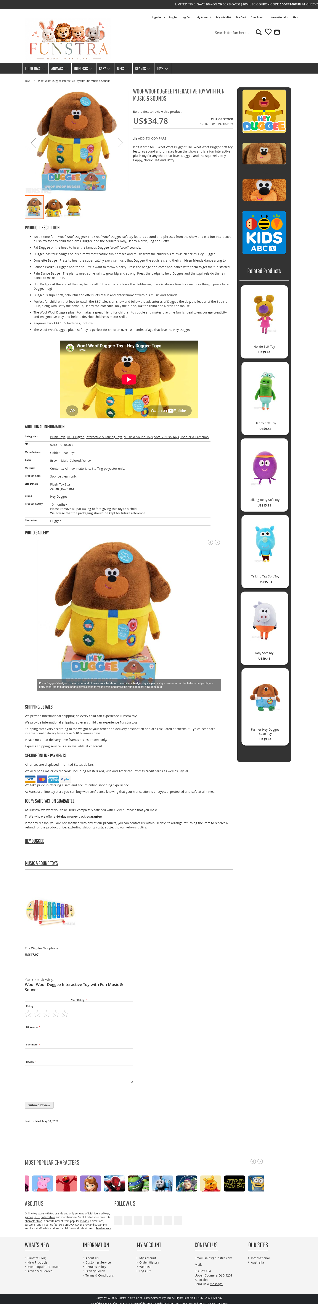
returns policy (136, 827)
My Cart (241, 17)
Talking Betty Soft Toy (264, 500)
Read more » (103, 1228)
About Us (92, 1258)
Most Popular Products (43, 1267)
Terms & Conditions (99, 1275)
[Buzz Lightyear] (83, 1183)
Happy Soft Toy (265, 423)
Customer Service (98, 1262)
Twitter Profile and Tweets (138, 1220)
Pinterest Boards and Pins (158, 1220)
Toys (28, 80)
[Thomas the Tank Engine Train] (59, 1183)
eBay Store (148, 1220)
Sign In (156, 17)
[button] (295, 17)
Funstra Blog (36, 1258)
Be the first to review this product (157, 111)
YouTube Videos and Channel (118, 1220)
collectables (48, 1217)
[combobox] (238, 33)
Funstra (122, 1297)
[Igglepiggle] (179, 1183)
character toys (33, 1221)
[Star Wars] (131, 1183)
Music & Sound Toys (138, 437)
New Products (37, 1262)
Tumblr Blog (168, 1220)
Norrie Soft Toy (264, 346)
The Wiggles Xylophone (41, 948)
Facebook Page (128, 1220)
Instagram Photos (178, 1220)
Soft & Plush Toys (166, 437)
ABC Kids (264, 257)
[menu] (159, 68)
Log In (173, 17)
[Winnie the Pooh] (107, 1183)
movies (84, 1221)
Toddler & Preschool (194, 437)
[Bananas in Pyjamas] (203, 1183)
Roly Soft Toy (264, 653)
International (260, 1258)
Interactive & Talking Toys (104, 437)
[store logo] (68, 39)
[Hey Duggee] (227, 1183)
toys (106, 1213)
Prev (210, 542)
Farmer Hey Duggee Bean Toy (265, 731)
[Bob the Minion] (155, 1183)
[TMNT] (35, 1183)
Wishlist (145, 1267)
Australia (257, 1262)
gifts (37, 1217)
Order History (149, 1262)
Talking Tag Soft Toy (265, 576)
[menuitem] (33, 68)
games (29, 1217)
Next (217, 542)
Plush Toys (57, 437)
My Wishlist (223, 17)
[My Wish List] (266, 33)
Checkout (257, 17)
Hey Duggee (75, 437)
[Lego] (251, 1183)
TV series (47, 1224)
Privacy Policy (95, 1271)
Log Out (186, 17)
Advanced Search (40, 1271)
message (216, 1284)
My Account (203, 17)
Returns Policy (95, 1267)
